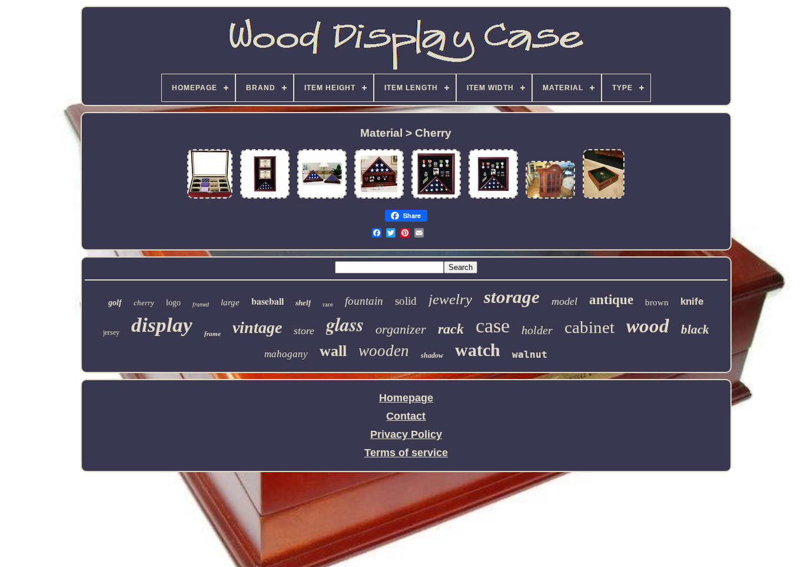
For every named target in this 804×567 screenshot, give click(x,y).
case (493, 326)
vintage (257, 327)
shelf (303, 302)
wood (647, 326)
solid (406, 301)
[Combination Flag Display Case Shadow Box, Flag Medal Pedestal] (379, 197)
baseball (267, 301)
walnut (529, 354)
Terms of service (406, 453)
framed (200, 304)
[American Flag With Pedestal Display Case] (322, 197)
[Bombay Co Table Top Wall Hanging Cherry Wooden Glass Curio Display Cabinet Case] (550, 197)
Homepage (406, 398)
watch (477, 350)
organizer (401, 329)
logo (173, 302)
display (161, 325)
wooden (383, 351)
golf (115, 302)
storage (512, 296)
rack (451, 329)
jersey (111, 332)
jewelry (450, 299)
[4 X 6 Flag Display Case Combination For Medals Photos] (436, 197)
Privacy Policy (406, 434)
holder (537, 330)
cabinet (589, 327)
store (304, 331)
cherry (144, 302)
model (564, 301)
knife (691, 301)
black (695, 329)
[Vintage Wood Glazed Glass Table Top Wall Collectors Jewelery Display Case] (603, 197)
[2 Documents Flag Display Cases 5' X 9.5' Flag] (265, 197)
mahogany (286, 354)
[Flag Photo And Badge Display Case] (493, 197)
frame (212, 333)
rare (328, 304)
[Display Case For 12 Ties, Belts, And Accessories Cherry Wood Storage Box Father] (210, 197)
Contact (406, 416)
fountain (364, 301)
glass (345, 324)
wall (333, 351)
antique (611, 299)
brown (657, 302)
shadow (432, 355)
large (230, 302)
